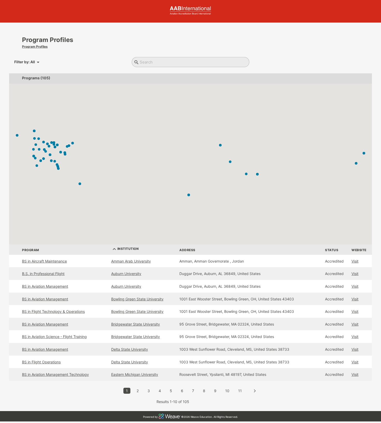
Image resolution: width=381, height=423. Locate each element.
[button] (230, 161)
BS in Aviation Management (45, 286)
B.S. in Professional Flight (43, 273)
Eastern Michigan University (134, 374)
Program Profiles (35, 46)
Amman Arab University (131, 261)
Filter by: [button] (27, 62)
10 (227, 391)
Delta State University (129, 349)
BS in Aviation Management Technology (55, 374)
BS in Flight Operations (41, 362)
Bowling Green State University (137, 299)
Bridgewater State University (135, 324)
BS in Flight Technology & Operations (53, 311)
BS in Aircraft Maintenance (44, 261)
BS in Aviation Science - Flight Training (54, 336)
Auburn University (126, 273)
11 (240, 391)
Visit (354, 261)
